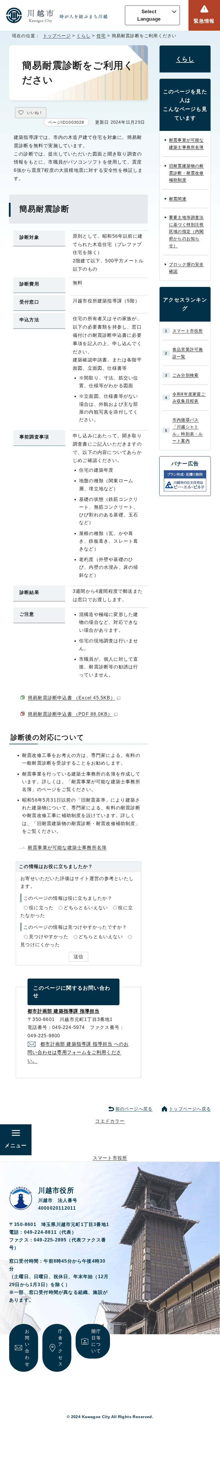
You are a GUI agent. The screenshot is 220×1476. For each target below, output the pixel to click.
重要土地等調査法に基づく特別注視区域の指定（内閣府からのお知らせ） (186, 231)
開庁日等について (96, 1341)
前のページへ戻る (134, 1108)
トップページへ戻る (190, 1108)
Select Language (148, 15)
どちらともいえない (86, 907)
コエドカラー (110, 1121)
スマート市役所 (187, 330)
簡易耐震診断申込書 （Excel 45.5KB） (71, 697)
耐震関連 (177, 198)
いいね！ (35, 113)
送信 (78, 956)
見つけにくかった (40, 944)
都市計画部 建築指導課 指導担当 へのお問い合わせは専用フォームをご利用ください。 (78, 1052)
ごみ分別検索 (185, 375)
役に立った (41, 907)
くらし (83, 35)
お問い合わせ (27, 1347)
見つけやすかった (48, 936)
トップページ (57, 35)
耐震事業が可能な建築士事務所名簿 (67, 847)
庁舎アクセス (60, 1347)
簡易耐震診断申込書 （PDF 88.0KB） (70, 714)
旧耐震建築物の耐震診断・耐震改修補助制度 (186, 173)
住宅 (101, 35)
